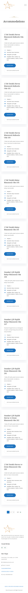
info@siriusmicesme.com (8, 562)
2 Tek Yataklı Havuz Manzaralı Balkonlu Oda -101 (13, 36)
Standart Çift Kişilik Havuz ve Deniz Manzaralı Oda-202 (12, 417)
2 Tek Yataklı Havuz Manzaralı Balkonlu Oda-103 (12, 135)
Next (18, 512)
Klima (13, 56)
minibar (16, 56)
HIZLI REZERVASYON (7, 574)
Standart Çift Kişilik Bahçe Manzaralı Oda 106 (12, 274)
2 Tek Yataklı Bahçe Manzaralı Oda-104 (11, 181)
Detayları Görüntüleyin (13, 70)
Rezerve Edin (10, 65)
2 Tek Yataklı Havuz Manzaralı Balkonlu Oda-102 (12, 86)
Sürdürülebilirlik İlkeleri (6, 568)
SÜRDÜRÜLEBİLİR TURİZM (7, 571)
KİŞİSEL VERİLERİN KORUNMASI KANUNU (14, 586)
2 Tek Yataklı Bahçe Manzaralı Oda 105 (11, 228)
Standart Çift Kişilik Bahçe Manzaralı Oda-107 (12, 321)
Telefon (17, 58)
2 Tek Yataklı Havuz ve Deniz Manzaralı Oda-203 (13, 466)
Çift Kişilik (14, 54)
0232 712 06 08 (6, 565)
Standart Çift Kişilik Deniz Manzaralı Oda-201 (12, 370)
